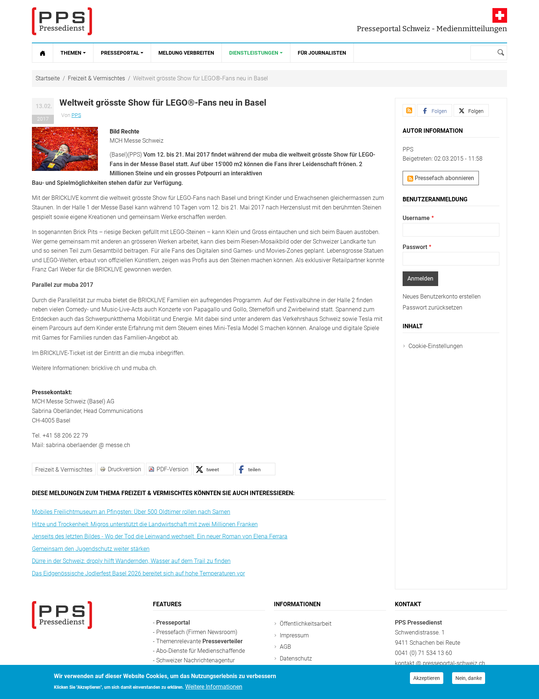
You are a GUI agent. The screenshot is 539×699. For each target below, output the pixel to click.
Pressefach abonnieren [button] (443, 178)
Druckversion (124, 469)
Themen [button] (70, 53)
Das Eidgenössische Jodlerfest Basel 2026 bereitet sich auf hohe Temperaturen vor (138, 573)
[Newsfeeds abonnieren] (409, 110)
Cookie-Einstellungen (435, 346)
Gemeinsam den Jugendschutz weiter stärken (91, 548)
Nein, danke (468, 678)
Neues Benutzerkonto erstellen (442, 296)
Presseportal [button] (120, 53)
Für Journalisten (322, 53)
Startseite (48, 78)
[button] (65, 148)
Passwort (415, 247)
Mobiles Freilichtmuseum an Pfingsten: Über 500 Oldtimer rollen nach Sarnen (131, 511)
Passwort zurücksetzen (432, 307)
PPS (76, 115)
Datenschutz (296, 658)
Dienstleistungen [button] (253, 53)
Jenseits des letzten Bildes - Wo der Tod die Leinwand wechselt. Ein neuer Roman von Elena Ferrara (159, 536)
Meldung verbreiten (186, 53)
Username (416, 218)
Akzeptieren (426, 678)
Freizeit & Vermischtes (96, 78)
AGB (285, 646)
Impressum (294, 635)
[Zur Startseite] (42, 52)
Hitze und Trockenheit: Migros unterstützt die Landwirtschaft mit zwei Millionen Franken (145, 524)
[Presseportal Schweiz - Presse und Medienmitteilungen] (62, 21)
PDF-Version (172, 469)
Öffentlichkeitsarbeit (305, 623)
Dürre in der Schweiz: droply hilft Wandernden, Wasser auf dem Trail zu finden (131, 560)
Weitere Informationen (213, 686)
